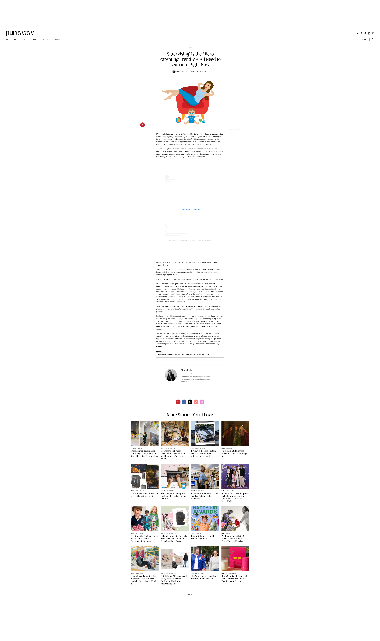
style (15, 39)
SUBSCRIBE (363, 39)
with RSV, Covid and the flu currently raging (203, 134)
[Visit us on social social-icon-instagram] (369, 33)
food (25, 39)
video (196, 269)
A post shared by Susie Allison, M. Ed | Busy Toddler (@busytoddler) (190, 240)
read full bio (184, 381)
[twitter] (190, 402)
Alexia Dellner (183, 71)
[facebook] (184, 402)
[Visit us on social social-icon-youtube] (373, 33)
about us (59, 39)
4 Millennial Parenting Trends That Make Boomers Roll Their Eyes (182, 355)
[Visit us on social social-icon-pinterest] (362, 33)
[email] (3, 47)
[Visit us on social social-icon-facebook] (365, 33)
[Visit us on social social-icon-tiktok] (358, 33)
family (35, 39)
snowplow (194, 289)
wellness (46, 39)
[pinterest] (142, 124)
